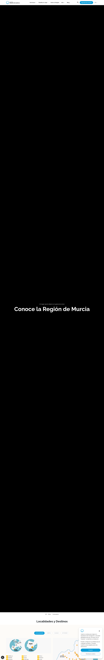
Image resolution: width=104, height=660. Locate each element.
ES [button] (95, 2)
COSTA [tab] (49, 633)
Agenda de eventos (86, 2)
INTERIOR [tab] (64, 633)
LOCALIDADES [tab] (39, 633)
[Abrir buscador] (78, 3)
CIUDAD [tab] (56, 633)
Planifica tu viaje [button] (43, 2)
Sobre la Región (55, 2)
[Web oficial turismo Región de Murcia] (13, 3)
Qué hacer (32, 2)
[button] (2, 657)
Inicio (49, 614)
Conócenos (56, 614)
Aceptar (90, 650)
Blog (68, 2)
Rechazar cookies (90, 654)
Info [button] (62, 2)
